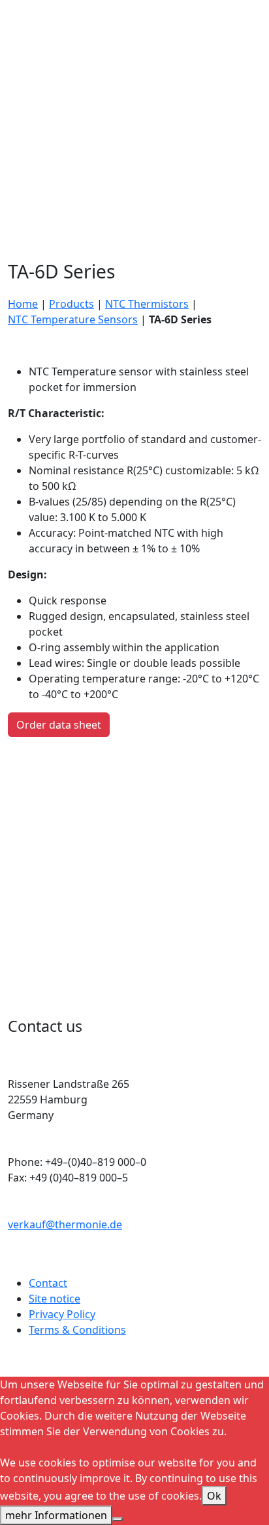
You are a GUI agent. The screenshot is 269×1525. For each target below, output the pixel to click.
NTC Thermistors (147, 304)
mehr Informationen (56, 1515)
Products (71, 304)
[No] (117, 1519)
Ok (214, 1496)
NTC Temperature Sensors (73, 319)
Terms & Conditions (77, 1330)
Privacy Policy (62, 1314)
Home (23, 304)
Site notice (54, 1298)
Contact (48, 1283)
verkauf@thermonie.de (65, 1224)
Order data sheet (58, 725)
